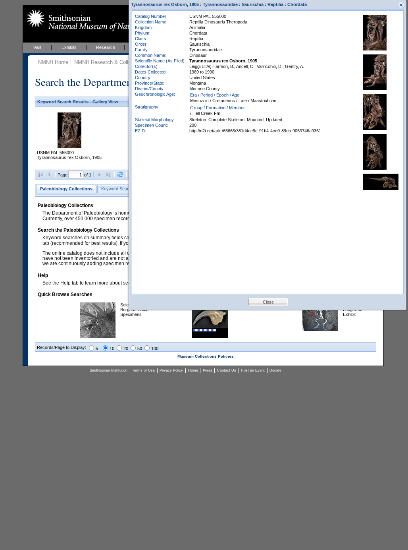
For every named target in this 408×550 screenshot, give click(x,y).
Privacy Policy (171, 370)
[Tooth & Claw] (210, 336)
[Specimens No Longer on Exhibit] (320, 329)
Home (193, 370)
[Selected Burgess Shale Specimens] (97, 336)
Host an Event (253, 370)
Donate (275, 370)
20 (125, 348)
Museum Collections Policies (205, 356)
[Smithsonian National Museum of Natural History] (96, 20)
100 (154, 348)
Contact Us (226, 370)
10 (112, 348)
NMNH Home (53, 62)
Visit (37, 47)
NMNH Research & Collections (109, 62)
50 (139, 348)
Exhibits (69, 47)
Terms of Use (143, 370)
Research (105, 47)
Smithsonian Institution (108, 370)
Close (268, 302)
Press (207, 370)
